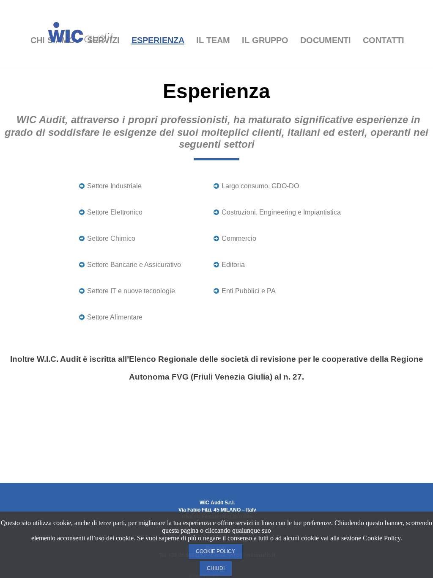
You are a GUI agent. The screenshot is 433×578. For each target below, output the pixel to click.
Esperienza (158, 40)
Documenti (325, 40)
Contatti (383, 40)
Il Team (213, 40)
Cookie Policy (215, 551)
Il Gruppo (265, 40)
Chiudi (216, 568)
